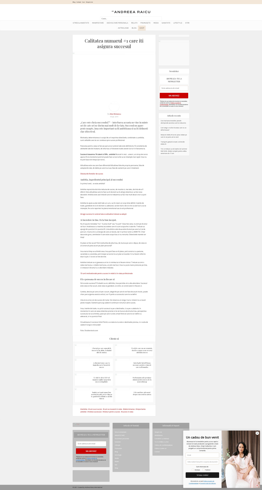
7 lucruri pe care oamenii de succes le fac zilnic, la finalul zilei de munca (101, 350)
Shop (141, 28)
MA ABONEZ (174, 95)
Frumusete (145, 23)
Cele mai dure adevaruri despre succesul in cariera (142, 393)
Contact (78, 2)
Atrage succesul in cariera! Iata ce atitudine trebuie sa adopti (103, 214)
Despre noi (89, 2)
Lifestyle (177, 23)
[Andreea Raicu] (131, 10)
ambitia (84, 409)
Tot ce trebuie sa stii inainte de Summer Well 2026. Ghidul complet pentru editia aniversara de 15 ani (174, 151)
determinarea (129, 409)
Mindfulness (159, 435)
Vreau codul (202, 475)
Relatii (134, 23)
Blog (74, 2)
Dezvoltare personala (117, 23)
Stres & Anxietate (81, 23)
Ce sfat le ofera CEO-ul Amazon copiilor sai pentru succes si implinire (101, 380)
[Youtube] (75, 478)
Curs (83, 2)
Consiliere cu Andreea (162, 439)
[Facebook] (75, 475)
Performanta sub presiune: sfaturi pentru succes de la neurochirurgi (142, 380)
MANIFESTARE (98, 23)
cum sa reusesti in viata (113, 409)
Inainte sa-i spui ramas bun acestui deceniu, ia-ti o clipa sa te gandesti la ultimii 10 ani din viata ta (101, 395)
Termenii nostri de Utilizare (208, 483)
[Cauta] (159, 19)
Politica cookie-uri (160, 448)
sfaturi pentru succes (112, 412)
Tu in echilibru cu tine (162, 442)
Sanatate (166, 23)
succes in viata (127, 412)
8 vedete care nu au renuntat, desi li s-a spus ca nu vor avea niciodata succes (142, 350)
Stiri (187, 23)
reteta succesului (95, 412)
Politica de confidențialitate (164, 445)
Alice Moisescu (115, 114)
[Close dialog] (257, 433)
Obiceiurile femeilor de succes (91, 174)
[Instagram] (75, 472)
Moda (156, 23)
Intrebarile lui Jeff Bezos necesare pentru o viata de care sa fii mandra (142, 365)
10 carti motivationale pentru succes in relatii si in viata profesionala (106, 273)
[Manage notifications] (257, 485)
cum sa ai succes (95, 409)
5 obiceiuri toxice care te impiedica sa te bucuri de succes (101, 365)
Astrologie (123, 28)
